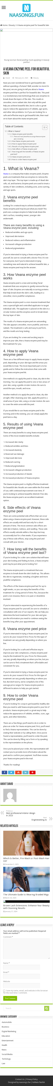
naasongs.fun (25, 1082)
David (8, 78)
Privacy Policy (32, 1079)
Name (6, 963)
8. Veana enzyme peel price (20, 157)
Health (4, 1045)
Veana (41, 89)
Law (3, 1063)
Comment (8, 937)
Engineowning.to (39, 819)
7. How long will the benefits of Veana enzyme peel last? (27, 153)
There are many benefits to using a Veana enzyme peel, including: (29, 138)
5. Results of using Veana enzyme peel (24, 147)
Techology (6, 1059)
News (4, 1050)
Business (5, 1027)
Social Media (7, 1054)
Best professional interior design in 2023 (20, 813)
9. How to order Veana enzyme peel (23, 160)
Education (6, 1036)
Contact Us (19, 1079)
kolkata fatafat (39, 1082)
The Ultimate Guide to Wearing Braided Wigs (26, 894)
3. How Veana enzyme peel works (22, 141)
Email (6, 972)
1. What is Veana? (13, 131)
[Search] (46, 1008)
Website (6, 981)
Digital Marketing (9, 1031)
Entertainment (7, 1040)
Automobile (7, 1022)
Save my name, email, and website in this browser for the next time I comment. (25, 991)
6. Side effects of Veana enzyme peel (23, 149)
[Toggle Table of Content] (43, 127)
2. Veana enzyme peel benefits (21, 134)
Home (5, 25)
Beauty (12, 25)
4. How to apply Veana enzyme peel (23, 144)
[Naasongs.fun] (26, 9)
